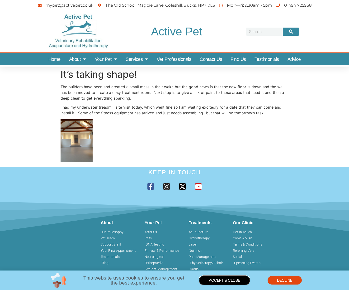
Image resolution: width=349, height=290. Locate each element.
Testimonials (267, 59)
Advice (294, 59)
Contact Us (211, 59)
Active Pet (176, 31)
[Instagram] (166, 186)
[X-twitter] (182, 186)
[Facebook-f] (150, 186)
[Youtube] (198, 186)
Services (134, 59)
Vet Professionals (174, 59)
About (75, 59)
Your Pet (103, 59)
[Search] (291, 32)
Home (54, 59)
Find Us (238, 59)
